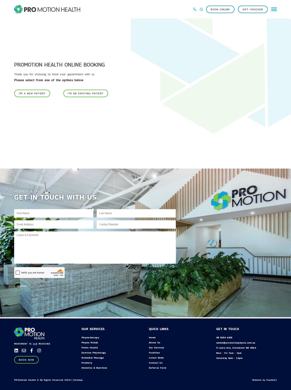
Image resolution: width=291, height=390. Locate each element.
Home (152, 337)
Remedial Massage (93, 357)
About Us (154, 342)
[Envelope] (24, 350)
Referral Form (157, 367)
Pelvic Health (90, 347)
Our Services (156, 347)
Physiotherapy (90, 337)
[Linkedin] (16, 350)
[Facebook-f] (31, 350)
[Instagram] (39, 350)
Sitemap (78, 380)
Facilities (154, 352)
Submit (22, 286)
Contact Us (156, 362)
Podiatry (87, 362)
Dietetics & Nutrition (94, 367)
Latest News (156, 357)
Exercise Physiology (94, 352)
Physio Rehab (90, 342)
